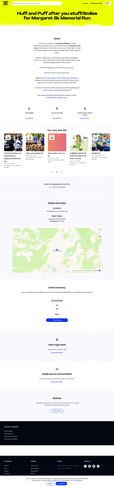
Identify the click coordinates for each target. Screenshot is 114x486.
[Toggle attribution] (100, 270)
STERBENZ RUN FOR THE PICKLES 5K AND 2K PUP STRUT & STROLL (78, 156)
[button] (57, 250)
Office (59, 461)
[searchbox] (37, 3)
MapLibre (74, 270)
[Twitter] (90, 468)
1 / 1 (57, 172)
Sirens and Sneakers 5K (34, 153)
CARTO (80, 270)
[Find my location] (99, 236)
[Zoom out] (99, 233)
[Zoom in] (99, 230)
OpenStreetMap (88, 270)
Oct (74, 136)
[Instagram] (94, 468)
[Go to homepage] (6, 3)
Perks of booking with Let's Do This (57, 184)
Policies (33, 461)
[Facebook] (86, 468)
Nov (8, 136)
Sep (30, 136)
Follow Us (87, 461)
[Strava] (99, 468)
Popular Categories (11, 427)
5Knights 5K (96, 153)
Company (8, 461)
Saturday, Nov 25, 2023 (57, 219)
